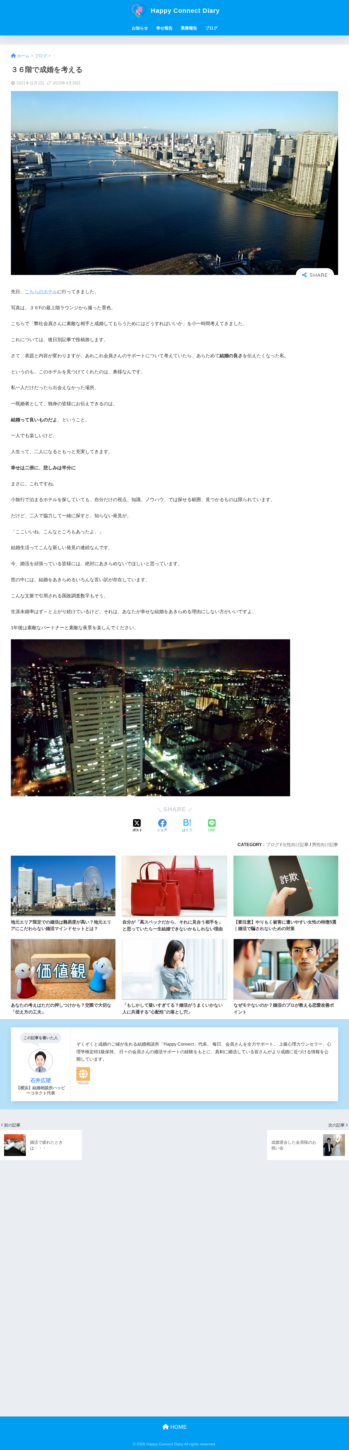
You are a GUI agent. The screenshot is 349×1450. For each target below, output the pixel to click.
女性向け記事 (295, 844)
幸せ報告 (164, 28)
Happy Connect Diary (184, 10)
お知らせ (140, 28)
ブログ (211, 28)
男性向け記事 (325, 844)
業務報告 (189, 28)
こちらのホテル (41, 291)
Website (83, 1083)
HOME (178, 1427)
